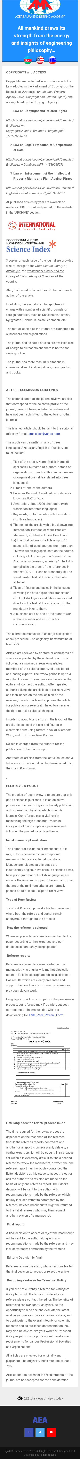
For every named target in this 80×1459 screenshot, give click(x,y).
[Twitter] (40, 1432)
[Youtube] (51, 1432)
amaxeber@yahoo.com (44, 434)
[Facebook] (28, 1432)
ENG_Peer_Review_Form (46, 1015)
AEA (40, 1421)
